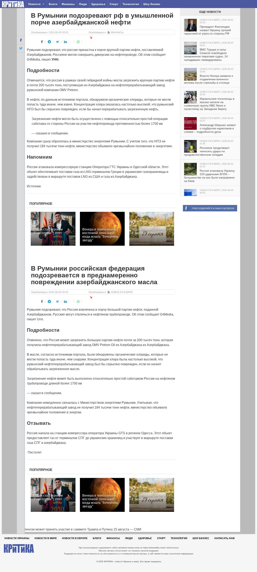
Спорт (114, 4)
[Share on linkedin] (65, 41)
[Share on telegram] (49, 41)
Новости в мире (122, 292)
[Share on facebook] (42, 41)
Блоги (53, 4)
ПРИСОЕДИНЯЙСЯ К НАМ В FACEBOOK (213, 208)
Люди (83, 4)
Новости (34, 4)
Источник (34, 186)
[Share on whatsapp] (78, 41)
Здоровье (98, 4)
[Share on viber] (72, 41)
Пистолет (34, 452)
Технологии (130, 4)
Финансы (68, 4)
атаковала (46, 167)
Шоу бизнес (151, 4)
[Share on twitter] (57, 41)
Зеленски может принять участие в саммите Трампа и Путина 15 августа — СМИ (79, 529)
